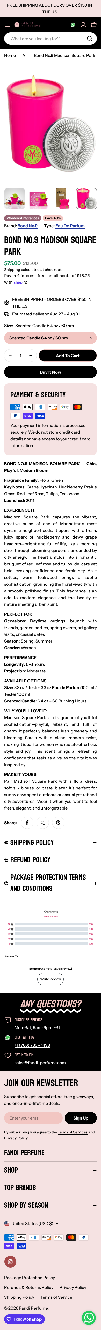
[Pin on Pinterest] (58, 823)
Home (10, 55)
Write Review (50, 979)
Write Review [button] (51, 916)
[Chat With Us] (73, 25)
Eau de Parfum (70, 225)
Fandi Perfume (33, 1308)
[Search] (89, 38)
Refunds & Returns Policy (28, 1287)
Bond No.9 (28, 225)
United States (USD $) (32, 1223)
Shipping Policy (19, 1297)
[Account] (83, 25)
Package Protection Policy (29, 1277)
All (24, 55)
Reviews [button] (11, 956)
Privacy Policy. (16, 1138)
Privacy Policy (73, 1287)
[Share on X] (43, 823)
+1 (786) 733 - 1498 (32, 1045)
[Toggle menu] (7, 25)
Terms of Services (73, 1132)
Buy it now (50, 372)
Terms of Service (56, 1297)
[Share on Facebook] (27, 823)
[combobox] (50, 38)
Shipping (12, 269)
